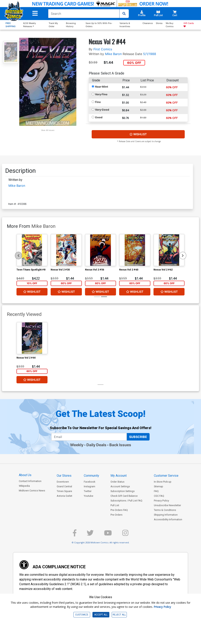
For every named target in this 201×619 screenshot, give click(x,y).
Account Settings (120, 486)
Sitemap (158, 486)
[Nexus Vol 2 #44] (32, 338)
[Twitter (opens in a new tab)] (90, 534)
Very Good (102, 109)
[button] (35, 13)
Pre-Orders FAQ (119, 510)
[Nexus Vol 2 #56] (100, 250)
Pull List (115, 505)
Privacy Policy (161, 500)
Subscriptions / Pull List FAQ (126, 500)
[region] (18, 255)
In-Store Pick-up (162, 481)
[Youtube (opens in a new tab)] (108, 534)
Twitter (87, 491)
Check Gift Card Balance (124, 495)
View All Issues (47, 130)
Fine (98, 102)
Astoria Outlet (64, 495)
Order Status (117, 481)
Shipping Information (166, 514)
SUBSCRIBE (138, 437)
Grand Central (64, 486)
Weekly (76, 444)
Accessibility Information (168, 519)
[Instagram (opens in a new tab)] (125, 534)
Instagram (89, 486)
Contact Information (30, 481)
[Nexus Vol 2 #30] (66, 250)
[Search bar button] (124, 13)
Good (98, 117)
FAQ (156, 491)
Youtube (88, 495)
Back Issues (120, 444)
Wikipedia (24, 485)
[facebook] (74, 534)
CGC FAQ (159, 495)
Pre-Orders (116, 514)
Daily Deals (96, 444)
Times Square (64, 491)
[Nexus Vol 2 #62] (169, 250)
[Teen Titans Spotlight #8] (32, 250)
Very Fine (101, 94)
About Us (25, 475)
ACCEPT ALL (101, 614)
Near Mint (101, 86)
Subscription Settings (123, 491)
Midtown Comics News (32, 490)
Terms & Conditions (165, 510)
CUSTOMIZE (81, 614)
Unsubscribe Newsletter (167, 505)
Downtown (63, 481)
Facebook (89, 481)
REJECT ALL (119, 614)
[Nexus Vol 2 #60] (134, 250)
